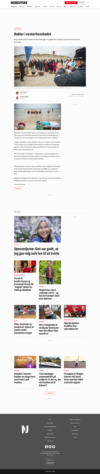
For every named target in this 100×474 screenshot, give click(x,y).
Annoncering (50, 433)
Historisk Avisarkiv (75, 423)
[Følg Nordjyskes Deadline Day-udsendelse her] (75, 311)
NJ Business (50, 423)
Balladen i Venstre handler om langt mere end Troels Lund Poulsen (24, 378)
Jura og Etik (50, 441)
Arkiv (75, 426)
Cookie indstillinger (50, 471)
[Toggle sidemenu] (87, 2)
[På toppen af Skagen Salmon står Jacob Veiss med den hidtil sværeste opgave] (75, 362)
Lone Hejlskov (23, 92)
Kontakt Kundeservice (74, 419)
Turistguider (75, 433)
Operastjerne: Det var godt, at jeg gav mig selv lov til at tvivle (36, 251)
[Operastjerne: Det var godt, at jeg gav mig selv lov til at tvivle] (37, 229)
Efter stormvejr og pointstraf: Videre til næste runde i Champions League (24, 328)
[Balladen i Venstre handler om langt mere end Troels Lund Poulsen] (25, 362)
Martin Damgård (24, 96)
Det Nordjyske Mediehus (52, 451)
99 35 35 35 (51, 455)
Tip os (50, 419)
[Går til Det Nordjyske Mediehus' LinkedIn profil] (53, 446)
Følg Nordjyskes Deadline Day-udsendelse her (71, 326)
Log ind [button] (82, 2)
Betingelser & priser (50, 437)
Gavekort (50, 430)
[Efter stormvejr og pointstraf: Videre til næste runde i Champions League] (25, 312)
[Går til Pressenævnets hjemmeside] (50, 461)
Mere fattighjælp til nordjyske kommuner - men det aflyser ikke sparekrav (49, 329)
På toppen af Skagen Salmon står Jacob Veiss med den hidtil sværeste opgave (73, 378)
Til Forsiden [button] (50, 393)
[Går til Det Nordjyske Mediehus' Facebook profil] (46, 446)
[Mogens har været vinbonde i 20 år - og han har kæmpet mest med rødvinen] (50, 272)
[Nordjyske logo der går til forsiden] (19, 2)
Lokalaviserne (74, 430)
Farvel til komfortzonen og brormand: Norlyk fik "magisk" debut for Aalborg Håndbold (24, 284)
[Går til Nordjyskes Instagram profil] (50, 446)
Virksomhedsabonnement (50, 426)
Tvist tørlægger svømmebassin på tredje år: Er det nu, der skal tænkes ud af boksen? (50, 379)
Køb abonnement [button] (71, 2)
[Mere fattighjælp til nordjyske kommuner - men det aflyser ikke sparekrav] (50, 312)
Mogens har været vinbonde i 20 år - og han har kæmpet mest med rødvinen (49, 294)
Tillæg (75, 437)
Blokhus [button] (18, 29)
